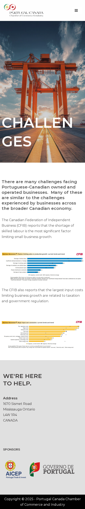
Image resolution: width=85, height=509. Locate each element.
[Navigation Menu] (77, 10)
